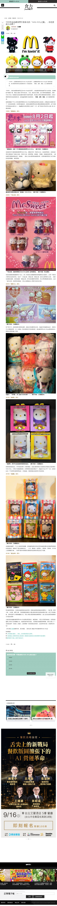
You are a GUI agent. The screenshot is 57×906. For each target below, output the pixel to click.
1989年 (10, 657)
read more (50, 675)
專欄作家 (14, 18)
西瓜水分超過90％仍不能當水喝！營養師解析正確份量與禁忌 (24, 718)
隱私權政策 (10, 903)
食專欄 (9, 18)
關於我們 (3, 903)
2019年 (10, 668)
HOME (5, 18)
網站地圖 (23, 903)
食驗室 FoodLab (14, 1)
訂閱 (29, 898)
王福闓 (19, 26)
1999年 (10, 661)
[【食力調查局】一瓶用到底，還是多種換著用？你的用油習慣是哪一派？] (28, 783)
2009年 (10, 665)
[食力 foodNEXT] (28, 10)
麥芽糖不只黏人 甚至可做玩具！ (15, 638)
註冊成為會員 (38, 898)
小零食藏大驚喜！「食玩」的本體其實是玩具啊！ (20, 633)
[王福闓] (8, 28)
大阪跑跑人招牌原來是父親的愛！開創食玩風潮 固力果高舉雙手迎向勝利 (26, 636)
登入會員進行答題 (31, 673)
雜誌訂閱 (17, 903)
